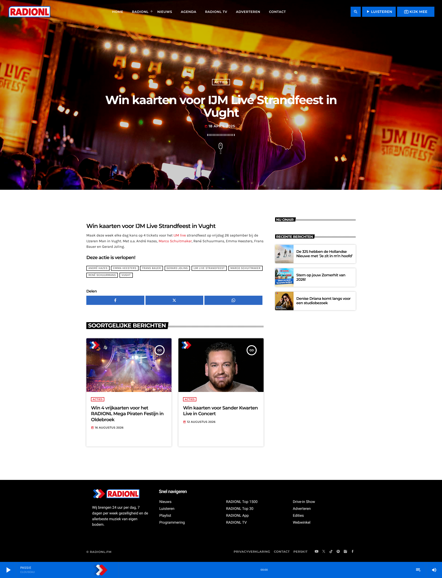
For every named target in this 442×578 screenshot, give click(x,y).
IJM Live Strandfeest (209, 268)
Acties (221, 82)
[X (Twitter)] (324, 552)
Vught (126, 275)
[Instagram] (345, 552)
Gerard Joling (177, 268)
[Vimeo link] (29, 12)
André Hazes (98, 268)
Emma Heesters (125, 268)
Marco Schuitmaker (175, 241)
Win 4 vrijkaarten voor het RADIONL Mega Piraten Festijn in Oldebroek (127, 413)
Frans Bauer (151, 268)
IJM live (180, 235)
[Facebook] (353, 552)
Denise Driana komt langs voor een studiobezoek (323, 301)
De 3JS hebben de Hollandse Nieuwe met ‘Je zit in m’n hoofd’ (324, 254)
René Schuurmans (102, 275)
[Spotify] (338, 552)
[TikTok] (331, 552)
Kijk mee (415, 11)
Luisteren (379, 11)
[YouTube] (316, 552)
